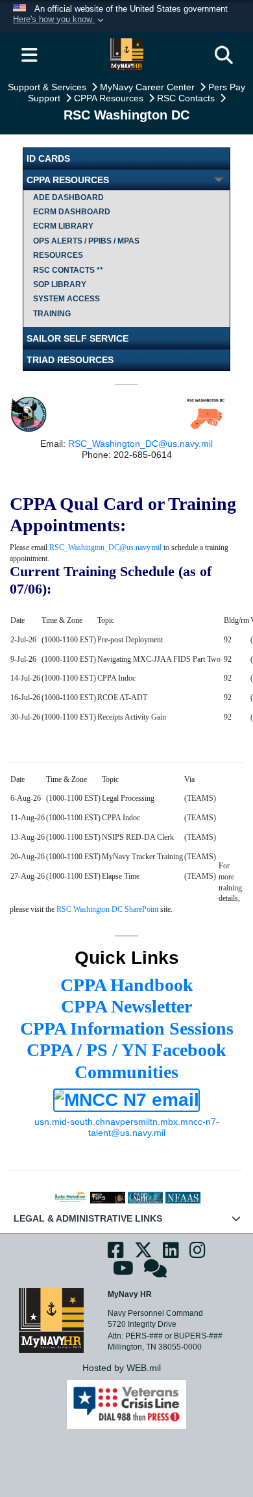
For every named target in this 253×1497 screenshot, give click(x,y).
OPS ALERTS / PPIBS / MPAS (86, 240)
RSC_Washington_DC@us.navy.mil (140, 443)
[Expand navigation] (29, 55)
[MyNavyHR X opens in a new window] (143, 1254)
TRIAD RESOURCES (70, 360)
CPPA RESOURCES (68, 180)
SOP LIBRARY (59, 284)
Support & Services (48, 87)
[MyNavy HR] (51, 1320)
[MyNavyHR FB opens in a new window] (116, 1254)
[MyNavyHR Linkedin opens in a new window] (171, 1254)
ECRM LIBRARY (63, 226)
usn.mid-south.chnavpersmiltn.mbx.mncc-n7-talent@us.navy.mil (126, 1127)
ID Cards (48, 158)
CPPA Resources (110, 98)
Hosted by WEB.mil (121, 1368)
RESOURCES (58, 255)
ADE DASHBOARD (68, 197)
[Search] (224, 55)
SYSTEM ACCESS (66, 298)
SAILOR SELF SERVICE (77, 338)
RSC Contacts (187, 98)
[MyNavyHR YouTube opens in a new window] (123, 1272)
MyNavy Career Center (148, 87)
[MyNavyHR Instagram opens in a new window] (197, 1254)
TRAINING (52, 313)
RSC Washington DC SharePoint (107, 909)
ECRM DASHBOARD (71, 211)
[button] (59, 20)
